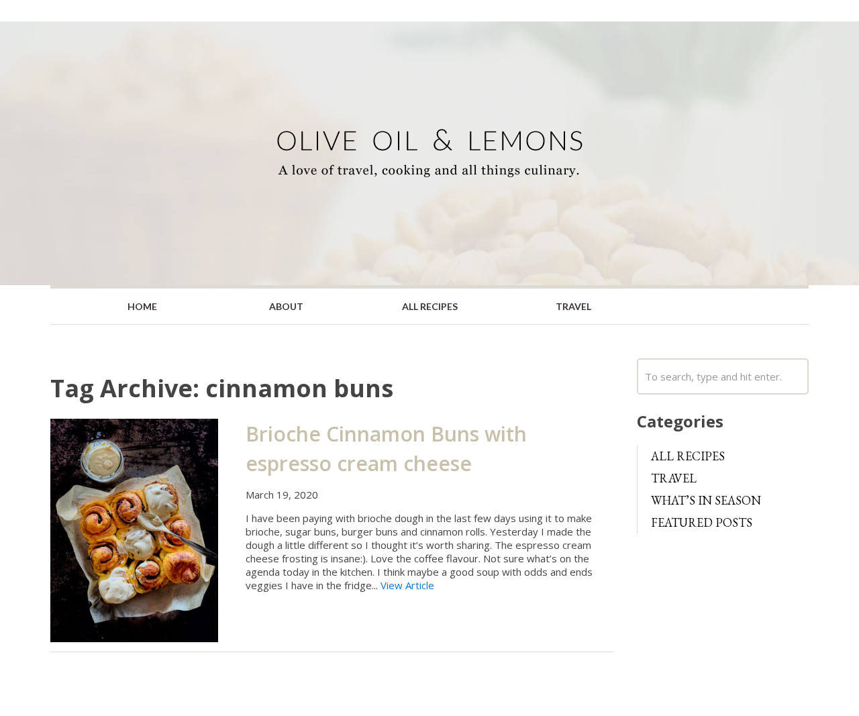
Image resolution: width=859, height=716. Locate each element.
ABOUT (286, 306)
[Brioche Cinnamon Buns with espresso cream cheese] (134, 529)
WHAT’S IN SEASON (706, 500)
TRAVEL (573, 306)
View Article (407, 585)
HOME (142, 306)
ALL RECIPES (430, 306)
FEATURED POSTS (701, 522)
